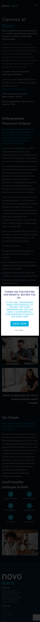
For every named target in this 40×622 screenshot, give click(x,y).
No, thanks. (19, 330)
